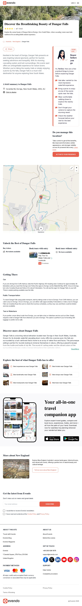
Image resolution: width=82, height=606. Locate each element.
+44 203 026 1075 (49, 550)
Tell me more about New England (45, 470)
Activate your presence (66, 154)
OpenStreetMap (9, 166)
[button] (41, 197)
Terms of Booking (9, 592)
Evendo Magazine (9, 542)
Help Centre (47, 570)
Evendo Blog (7, 538)
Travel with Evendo (9, 534)
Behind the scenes (49, 538)
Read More (75, 349)
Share (10, 49)
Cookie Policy (32, 514)
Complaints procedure (50, 574)
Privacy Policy (44, 514)
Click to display (11, 92)
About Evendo (47, 534)
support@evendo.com (50, 554)
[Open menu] (78, 3)
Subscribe (50, 504)
